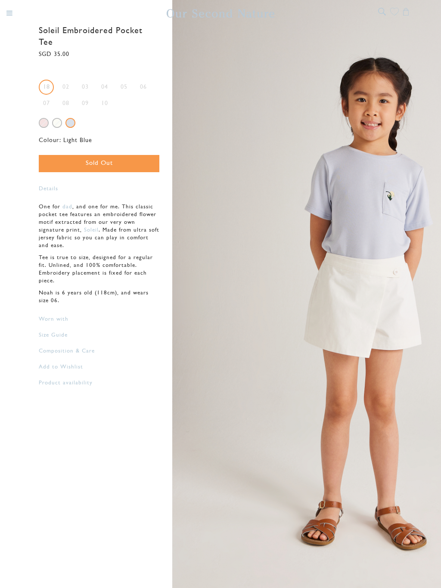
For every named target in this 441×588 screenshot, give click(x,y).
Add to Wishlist (61, 367)
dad (67, 207)
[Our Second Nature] (220, 13)
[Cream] (57, 123)
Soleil (91, 230)
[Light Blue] (70, 123)
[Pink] (44, 123)
